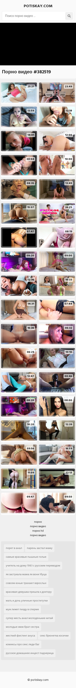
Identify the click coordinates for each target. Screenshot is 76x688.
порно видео (38, 526)
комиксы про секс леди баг (22, 644)
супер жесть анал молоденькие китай (29, 618)
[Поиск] (69, 16)
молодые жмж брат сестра (22, 627)
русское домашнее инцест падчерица (30, 653)
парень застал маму (39, 548)
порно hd (38, 530)
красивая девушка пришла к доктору (29, 592)
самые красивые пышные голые (26, 557)
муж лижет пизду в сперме (22, 609)
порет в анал (14, 548)
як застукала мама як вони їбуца (26, 574)
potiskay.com (38, 6)
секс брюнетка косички (54, 635)
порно (38, 522)
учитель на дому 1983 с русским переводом (33, 565)
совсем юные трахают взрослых (26, 583)
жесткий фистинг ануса (20, 635)
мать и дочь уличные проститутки (27, 600)
